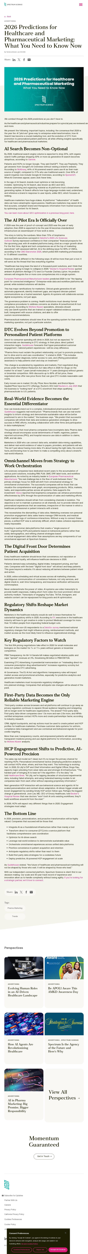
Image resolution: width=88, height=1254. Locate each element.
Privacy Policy (10, 1210)
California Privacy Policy (14, 1214)
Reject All (40, 1249)
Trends (15, 916)
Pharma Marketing (14, 908)
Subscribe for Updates (13, 1196)
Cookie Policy (10, 1224)
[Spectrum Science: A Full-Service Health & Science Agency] (13, 4)
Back (9, 16)
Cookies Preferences (22, 1249)
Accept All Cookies (58, 1249)
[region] (38, 1241)
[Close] (65, 1232)
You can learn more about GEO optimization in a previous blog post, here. (39, 213)
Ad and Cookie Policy (29, 1244)
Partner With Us (10, 1200)
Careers (7, 1205)
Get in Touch (43, 1156)
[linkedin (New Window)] (5, 1238)
